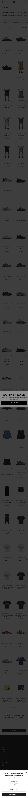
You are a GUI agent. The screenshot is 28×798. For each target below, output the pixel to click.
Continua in (14, 789)
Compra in (14, 794)
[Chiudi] (25, 772)
